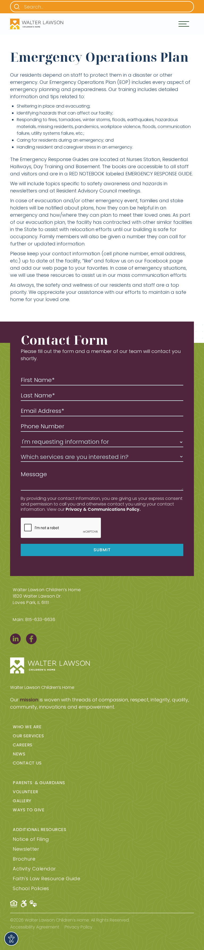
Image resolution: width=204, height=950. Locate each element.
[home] (36, 24)
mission (29, 699)
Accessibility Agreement (34, 927)
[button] (184, 24)
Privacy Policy (78, 927)
